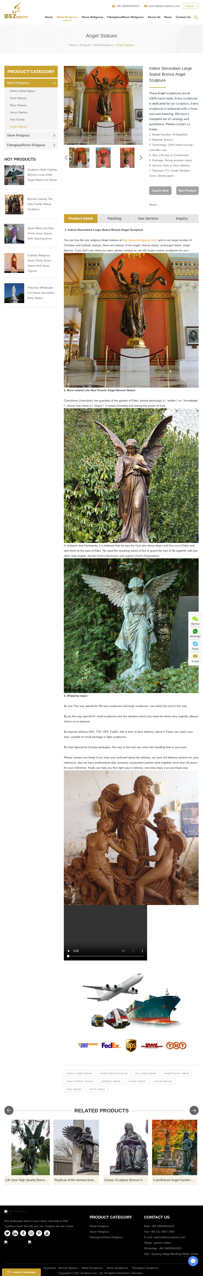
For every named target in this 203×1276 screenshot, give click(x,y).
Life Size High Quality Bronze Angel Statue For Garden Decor (27, 1180)
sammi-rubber (162, 1242)
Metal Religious (67, 17)
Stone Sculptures (117, 1267)
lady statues (74, 1089)
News (168, 17)
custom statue (137, 1081)
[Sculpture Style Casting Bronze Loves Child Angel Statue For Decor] (14, 175)
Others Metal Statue (22, 91)
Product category (111, 1217)
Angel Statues (125, 45)
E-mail (195, 661)
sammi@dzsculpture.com (164, 6)
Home (49, 17)
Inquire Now (160, 190)
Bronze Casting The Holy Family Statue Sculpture (40, 204)
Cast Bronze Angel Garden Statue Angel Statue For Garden (175, 1180)
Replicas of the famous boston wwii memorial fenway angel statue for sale (77, 1180)
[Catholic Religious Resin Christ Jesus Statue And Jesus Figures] (14, 263)
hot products (20, 159)
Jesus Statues (19, 112)
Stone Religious (92, 17)
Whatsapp (195, 636)
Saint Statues (18, 98)
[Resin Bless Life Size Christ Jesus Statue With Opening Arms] (14, 234)
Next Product (187, 190)
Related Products (101, 1111)
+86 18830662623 (170, 1248)
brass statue (97, 1089)
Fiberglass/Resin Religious (125, 17)
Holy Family (17, 119)
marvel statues (163, 1081)
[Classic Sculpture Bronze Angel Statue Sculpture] (125, 1147)
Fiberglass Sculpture (145, 1267)
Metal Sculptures (92, 1267)
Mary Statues (18, 105)
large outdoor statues (80, 1081)
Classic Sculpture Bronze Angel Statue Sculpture (126, 1180)
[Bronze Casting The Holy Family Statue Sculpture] (14, 204)
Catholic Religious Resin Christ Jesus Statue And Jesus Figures (39, 263)
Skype (195, 649)
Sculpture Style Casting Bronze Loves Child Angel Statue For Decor (42, 174)
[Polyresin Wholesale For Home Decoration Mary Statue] (14, 293)
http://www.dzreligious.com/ (140, 240)
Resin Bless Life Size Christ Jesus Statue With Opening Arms (41, 233)
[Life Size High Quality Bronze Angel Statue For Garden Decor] (27, 1147)
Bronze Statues (68, 1267)
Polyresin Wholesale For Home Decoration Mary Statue (41, 292)
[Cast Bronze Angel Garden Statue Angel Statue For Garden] (174, 1147)
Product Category (31, 71)
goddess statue (111, 1081)
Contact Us (183, 17)
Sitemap (136, 1273)
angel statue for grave (114, 1073)
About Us (154, 17)
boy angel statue (145, 1073)
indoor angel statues (79, 1073)
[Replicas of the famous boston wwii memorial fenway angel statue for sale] (76, 1147)
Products (85, 45)
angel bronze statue (176, 1073)
